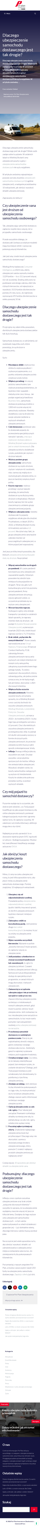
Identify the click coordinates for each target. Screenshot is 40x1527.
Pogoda (7, 1377)
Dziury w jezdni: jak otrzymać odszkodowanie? (18, 1429)
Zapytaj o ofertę (21, 1274)
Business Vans (14, 401)
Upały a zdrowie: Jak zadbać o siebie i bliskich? (18, 1492)
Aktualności (9, 1357)
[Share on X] (10, 1287)
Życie (7, 1393)
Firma (7, 1363)
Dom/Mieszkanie (10, 1360)
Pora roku (8, 1380)
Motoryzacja (9, 1373)
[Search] (34, 1509)
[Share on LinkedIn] (20, 1287)
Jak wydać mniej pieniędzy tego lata (17, 1336)
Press (7, 1383)
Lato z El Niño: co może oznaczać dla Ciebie (19, 1327)
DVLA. (14, 846)
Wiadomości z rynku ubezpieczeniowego (18, 1387)
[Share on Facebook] (5, 1287)
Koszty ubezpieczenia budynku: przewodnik (19, 1412)
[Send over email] (25, 1287)
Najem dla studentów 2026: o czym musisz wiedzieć (20, 1485)
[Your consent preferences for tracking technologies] (36, 1523)
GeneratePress (20, 1524)
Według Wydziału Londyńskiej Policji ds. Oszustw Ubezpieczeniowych (21, 712)
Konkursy (8, 1370)
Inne (6, 1367)
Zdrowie (8, 1390)
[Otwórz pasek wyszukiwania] (35, 14)
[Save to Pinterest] (15, 1287)
